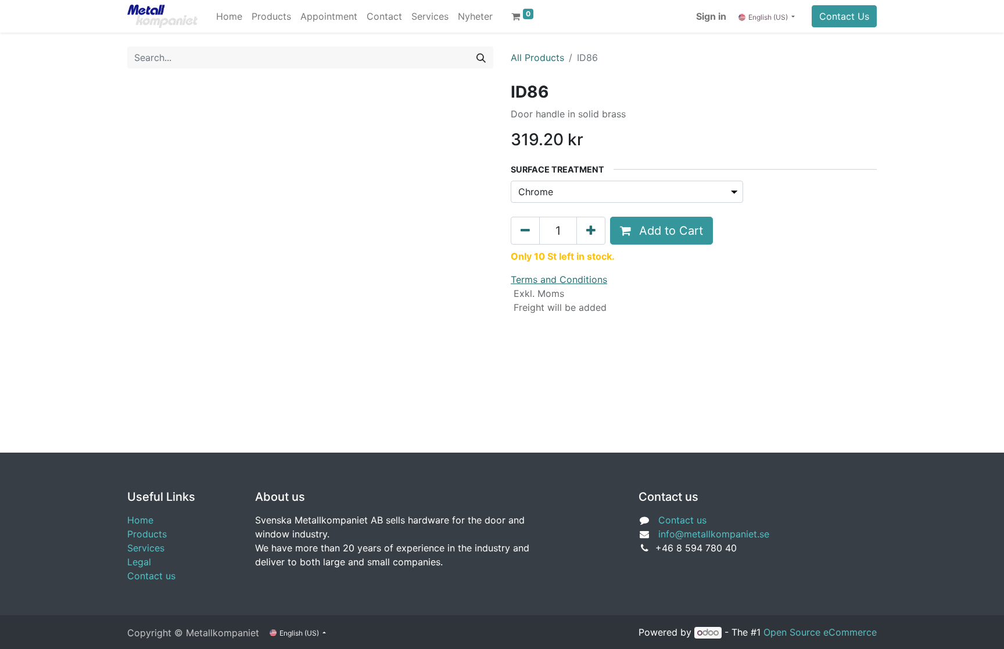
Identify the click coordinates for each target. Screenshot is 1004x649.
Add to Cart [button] (669, 231)
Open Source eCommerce (820, 632)
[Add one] (590, 231)
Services (145, 548)
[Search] (481, 57)
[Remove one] (525, 231)
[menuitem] (229, 16)
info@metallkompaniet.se (713, 534)
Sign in (711, 16)
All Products (537, 57)
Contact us (151, 576)
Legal (139, 562)
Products (147, 534)
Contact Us (844, 16)
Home (140, 520)
